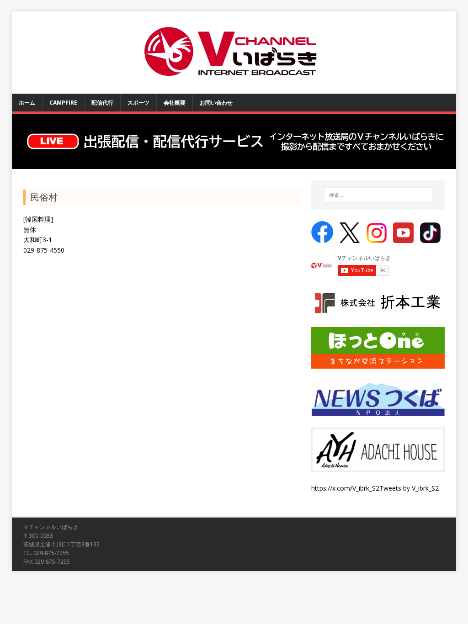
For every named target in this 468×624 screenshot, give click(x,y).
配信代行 (102, 102)
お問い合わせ (216, 102)
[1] (19, 161)
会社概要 (175, 102)
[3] (37, 161)
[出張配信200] (234, 141)
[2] (28, 161)
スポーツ (138, 102)
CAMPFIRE (63, 102)
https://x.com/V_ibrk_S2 (345, 488)
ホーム (27, 102)
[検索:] (378, 195)
